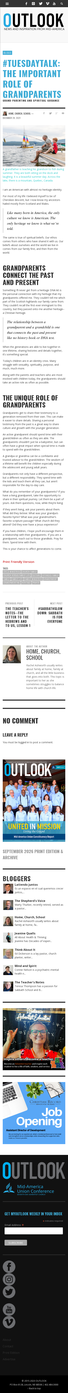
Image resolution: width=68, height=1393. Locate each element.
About (7, 1340)
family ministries (33, 579)
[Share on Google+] (56, 113)
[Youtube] (54, 3)
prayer (36, 582)
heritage (26, 582)
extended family (50, 575)
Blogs (7, 53)
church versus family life (16, 575)
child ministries (11, 571)
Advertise (9, 1359)
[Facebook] (26, 3)
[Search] (7, 3)
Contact (8, 1346)
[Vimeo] (47, 3)
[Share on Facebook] (44, 113)
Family (6, 579)
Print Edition (11, 1353)
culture (36, 575)
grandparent (50, 579)
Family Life (17, 579)
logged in (23, 742)
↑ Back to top (34, 1388)
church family (29, 571)
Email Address (14, 1225)
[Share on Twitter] (50, 113)
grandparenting (11, 582)
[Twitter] (40, 3)
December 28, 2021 (11, 117)
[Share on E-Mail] (62, 113)
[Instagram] (33, 3)
